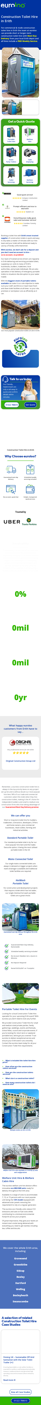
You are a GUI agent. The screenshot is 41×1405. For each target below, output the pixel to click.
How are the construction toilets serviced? (18, 1073)
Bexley (21, 1276)
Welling (20, 1289)
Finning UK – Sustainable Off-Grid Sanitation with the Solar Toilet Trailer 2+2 (18, 1360)
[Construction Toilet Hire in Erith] (20, 1003)
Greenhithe (20, 1264)
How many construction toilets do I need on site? (19, 1083)
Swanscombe (20, 1301)
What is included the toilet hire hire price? (19, 1061)
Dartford (20, 1283)
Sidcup (20, 1270)
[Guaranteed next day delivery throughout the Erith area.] (20, 917)
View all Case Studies (20, 1392)
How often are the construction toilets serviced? (17, 1067)
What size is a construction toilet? (19, 1078)
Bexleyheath (20, 1295)
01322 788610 (12, 405)
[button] (20, 1061)
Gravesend (20, 1258)
